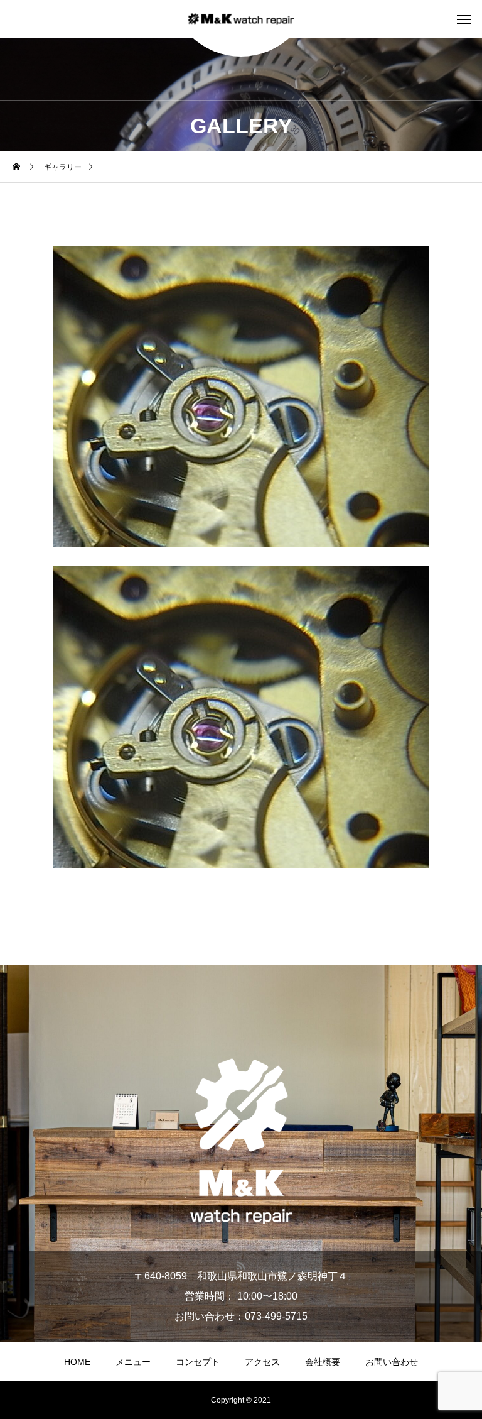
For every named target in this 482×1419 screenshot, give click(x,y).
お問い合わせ (391, 1362)
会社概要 (322, 1362)
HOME (77, 1362)
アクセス (262, 1362)
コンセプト (198, 1362)
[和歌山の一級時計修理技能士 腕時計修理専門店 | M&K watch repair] (241, 19)
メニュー (133, 1362)
